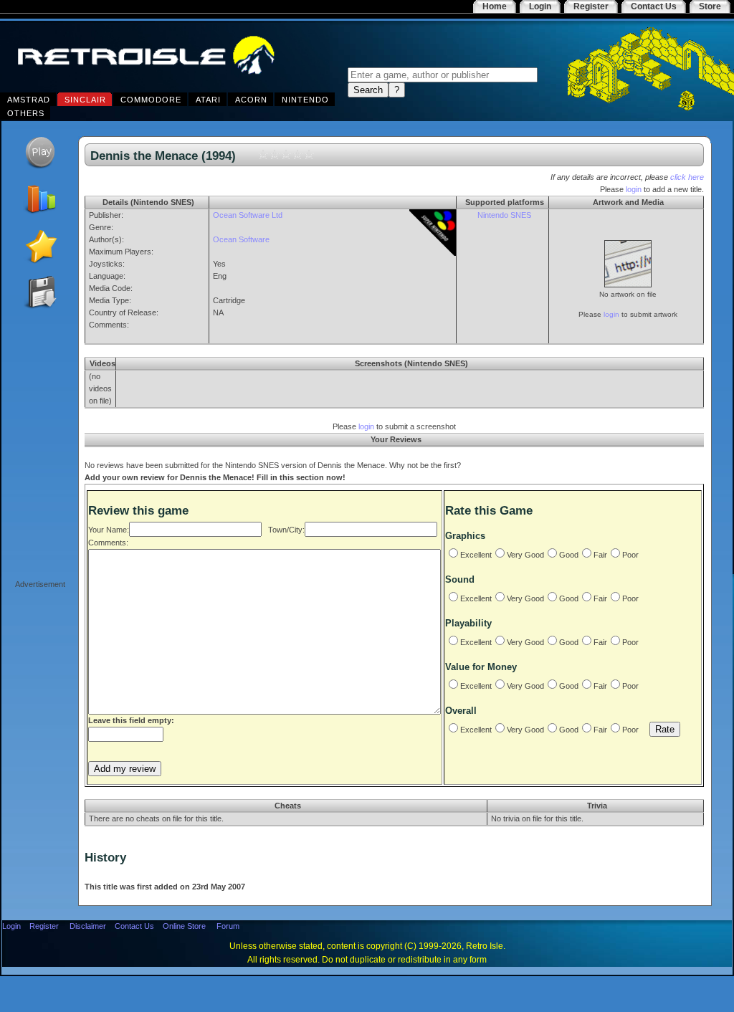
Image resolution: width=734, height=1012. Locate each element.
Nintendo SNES (504, 215)
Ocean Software (241, 239)
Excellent (476, 554)
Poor (630, 554)
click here (687, 177)
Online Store (184, 926)
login (634, 189)
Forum (227, 926)
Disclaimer (88, 926)
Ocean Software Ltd (247, 215)
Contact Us (134, 926)
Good (568, 554)
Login (11, 926)
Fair (600, 554)
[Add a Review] (40, 214)
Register (44, 926)
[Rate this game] (40, 261)
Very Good (525, 554)
